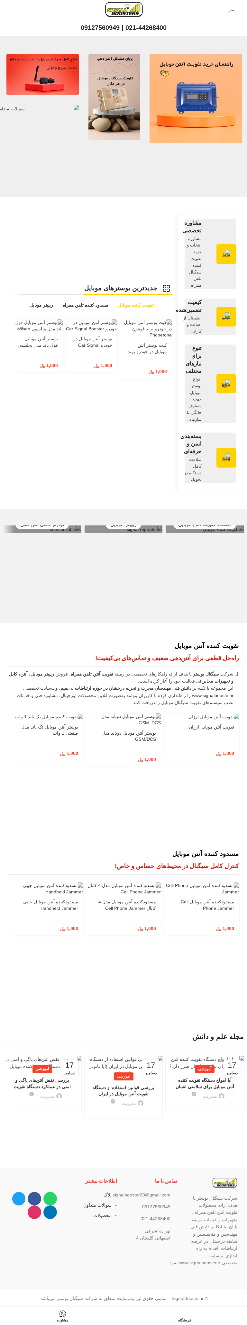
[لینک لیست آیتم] (153, 1194)
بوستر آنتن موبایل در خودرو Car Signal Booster (92, 345)
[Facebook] (34, 1198)
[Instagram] (34, 1212)
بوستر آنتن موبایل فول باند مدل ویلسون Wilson (38, 345)
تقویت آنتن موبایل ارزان (211, 727)
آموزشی (204, 1069)
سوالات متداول (97, 1205)
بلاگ (108, 1194)
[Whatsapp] (50, 1198)
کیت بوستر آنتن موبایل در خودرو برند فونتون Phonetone (147, 351)
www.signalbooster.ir (212, 695)
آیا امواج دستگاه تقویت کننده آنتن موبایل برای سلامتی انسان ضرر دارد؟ (205, 1086)
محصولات (102, 1215)
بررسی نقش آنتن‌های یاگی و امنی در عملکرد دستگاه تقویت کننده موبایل (42, 1086)
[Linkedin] (50, 1212)
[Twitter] (19, 1198)
